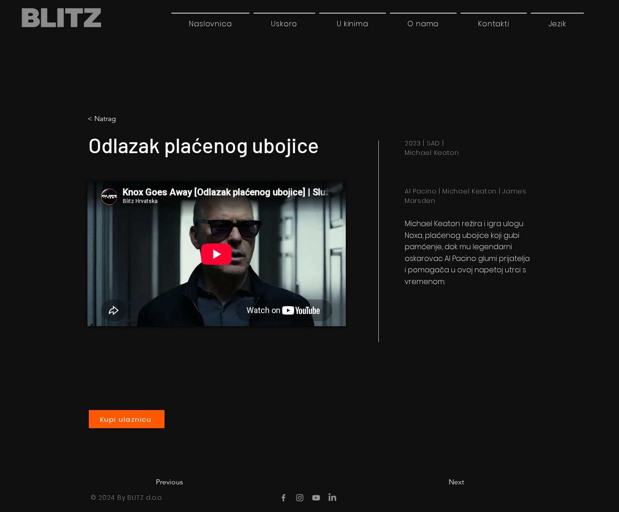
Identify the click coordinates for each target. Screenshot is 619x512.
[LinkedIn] (332, 497)
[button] (557, 23)
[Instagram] (300, 497)
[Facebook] (283, 497)
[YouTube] (316, 497)
